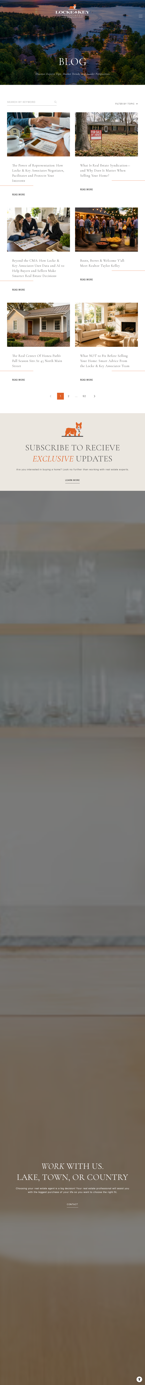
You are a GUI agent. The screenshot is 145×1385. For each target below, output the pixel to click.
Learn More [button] (72, 480)
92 (84, 396)
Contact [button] (72, 1204)
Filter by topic (125, 104)
